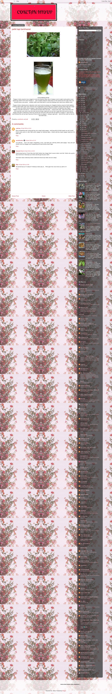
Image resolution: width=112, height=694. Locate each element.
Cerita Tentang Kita (85, 451)
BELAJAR (82, 517)
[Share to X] (35, 119)
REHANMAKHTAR (84, 673)
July (83, 123)
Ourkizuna (83, 413)
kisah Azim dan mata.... (87, 162)
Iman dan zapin (85, 141)
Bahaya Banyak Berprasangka (87, 654)
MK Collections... (84, 347)
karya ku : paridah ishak (86, 284)
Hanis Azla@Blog (84, 443)
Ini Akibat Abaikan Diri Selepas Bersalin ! (89, 562)
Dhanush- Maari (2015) (85, 637)
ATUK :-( (82, 594)
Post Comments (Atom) (46, 201)
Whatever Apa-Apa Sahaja (86, 579)
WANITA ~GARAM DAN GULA (87, 665)
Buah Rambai (83, 320)
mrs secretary (83, 423)
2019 (81, 100)
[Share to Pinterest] (38, 119)
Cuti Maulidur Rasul (84, 295)
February (84, 169)
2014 (81, 111)
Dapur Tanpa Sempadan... (87, 394)
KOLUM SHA (83, 288)
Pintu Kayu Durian (84, 391)
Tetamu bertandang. (84, 453)
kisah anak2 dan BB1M (86, 158)
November (84, 115)
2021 (81, 96)
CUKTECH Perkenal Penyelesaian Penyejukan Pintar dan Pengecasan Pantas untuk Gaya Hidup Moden (88, 310)
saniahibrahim (19, 140)
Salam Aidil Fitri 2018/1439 (86, 536)
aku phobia (84, 164)
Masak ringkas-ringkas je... (87, 323)
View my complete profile (85, 64)
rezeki (81, 628)
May (83, 127)
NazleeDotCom (84, 456)
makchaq (18, 128)
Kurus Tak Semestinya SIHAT (86, 487)
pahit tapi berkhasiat (86, 143)
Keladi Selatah (88, 233)
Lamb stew (82, 642)
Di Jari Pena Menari (85, 486)
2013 (81, 173)
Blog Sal (82, 398)
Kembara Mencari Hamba (86, 294)
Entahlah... (83, 364)
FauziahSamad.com (85, 303)
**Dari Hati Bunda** (85, 535)
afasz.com (83, 584)
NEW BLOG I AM (84, 410)
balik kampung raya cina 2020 (87, 473)
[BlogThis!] (33, 119)
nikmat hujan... (84, 131)
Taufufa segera (83, 468)
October (84, 117)
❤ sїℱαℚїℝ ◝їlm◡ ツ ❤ (86, 551)
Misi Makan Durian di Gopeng (87, 589)
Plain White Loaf (84, 540)
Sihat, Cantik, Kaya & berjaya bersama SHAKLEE (87, 646)
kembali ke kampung (86, 147)
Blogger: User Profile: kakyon (87, 670)
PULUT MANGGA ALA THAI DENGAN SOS (89, 304)
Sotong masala (83, 370)
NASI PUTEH (83, 548)
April (83, 129)
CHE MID (82, 588)
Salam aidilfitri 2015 (84, 632)
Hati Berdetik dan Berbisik (87, 652)
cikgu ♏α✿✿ (83, 627)
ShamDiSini (83, 565)
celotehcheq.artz (84, 657)
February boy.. (83, 444)
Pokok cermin (88, 260)
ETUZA (82, 314)
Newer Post (15, 196)
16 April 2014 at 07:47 (31, 140)
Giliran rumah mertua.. (85, 598)
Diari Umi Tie (83, 574)
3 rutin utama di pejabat (85, 581)
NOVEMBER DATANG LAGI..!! (87, 526)
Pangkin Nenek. (84, 467)
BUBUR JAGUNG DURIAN (86, 507)
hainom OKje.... (84, 476)
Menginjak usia (89, 203)
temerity (82, 497)
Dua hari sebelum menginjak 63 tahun (88, 571)
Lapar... (82, 353)
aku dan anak (84, 160)
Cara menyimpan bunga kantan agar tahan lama (92, 224)
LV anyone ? (83, 503)
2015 (81, 109)
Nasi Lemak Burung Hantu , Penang (88, 334)
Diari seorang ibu (84, 418)
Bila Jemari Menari (85, 543)
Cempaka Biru (84, 333)
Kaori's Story (83, 556)
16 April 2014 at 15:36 (24, 164)
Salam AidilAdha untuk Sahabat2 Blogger (89, 338)
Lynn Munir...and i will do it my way (89, 615)
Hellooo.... (82, 545)
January (84, 171)
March (83, 167)
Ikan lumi (87, 251)
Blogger (64, 690)
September (84, 119)
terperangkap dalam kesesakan (88, 133)
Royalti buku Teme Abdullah (86, 499)
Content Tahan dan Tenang (86, 382)
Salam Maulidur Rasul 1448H (87, 300)
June (83, 125)
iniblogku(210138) (84, 661)
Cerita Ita (82, 328)
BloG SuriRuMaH (84, 611)
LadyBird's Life (84, 337)
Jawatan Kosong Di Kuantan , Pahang (88, 522)
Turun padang (83, 483)
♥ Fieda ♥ (82, 605)
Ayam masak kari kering (91, 192)
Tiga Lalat (82, 408)
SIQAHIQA (83, 510)
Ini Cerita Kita (83, 516)
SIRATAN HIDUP (84, 494)
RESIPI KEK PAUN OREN (86, 395)
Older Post (72, 196)
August (83, 121)
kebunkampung (84, 471)
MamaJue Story (84, 307)
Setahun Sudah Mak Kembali (86, 330)
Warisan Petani (84, 318)
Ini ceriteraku (83, 481)
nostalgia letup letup (86, 137)
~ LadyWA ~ (83, 502)
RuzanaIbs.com (84, 428)
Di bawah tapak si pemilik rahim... (87, 662)
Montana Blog (83, 635)
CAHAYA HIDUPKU (85, 385)
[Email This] (32, 119)
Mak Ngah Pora (84, 368)
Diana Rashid (83, 434)
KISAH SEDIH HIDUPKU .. (91, 213)
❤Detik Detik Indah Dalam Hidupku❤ (89, 390)
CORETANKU (83, 506)
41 (81, 566)
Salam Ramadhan (84, 348)
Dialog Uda (83, 461)
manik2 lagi (84, 152)
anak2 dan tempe (85, 149)
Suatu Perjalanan (84, 561)
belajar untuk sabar (85, 592)
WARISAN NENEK (84, 490)
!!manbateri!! (83, 520)
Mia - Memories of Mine (86, 373)
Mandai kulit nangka (90, 242)
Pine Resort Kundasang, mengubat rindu (89, 612)
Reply (17, 135)
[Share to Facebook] (37, 119)
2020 (81, 98)
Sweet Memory (84, 351)
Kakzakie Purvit (20, 151)
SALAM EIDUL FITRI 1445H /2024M (88, 387)
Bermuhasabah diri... (86, 135)
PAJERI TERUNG (89, 269)
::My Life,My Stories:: (85, 529)
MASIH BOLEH (83, 365)
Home (43, 196)
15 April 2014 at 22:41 (26, 128)
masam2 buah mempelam (87, 139)
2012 (81, 175)
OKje (17, 164)
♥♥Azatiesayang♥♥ (85, 525)
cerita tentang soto (85, 145)
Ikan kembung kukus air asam (92, 183)
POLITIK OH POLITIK (85, 448)
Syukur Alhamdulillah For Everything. (88, 315)
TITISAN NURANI (84, 569)
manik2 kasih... (85, 154)
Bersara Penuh (83, 405)
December (84, 112)
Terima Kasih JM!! (84, 602)
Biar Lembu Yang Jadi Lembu (88, 447)
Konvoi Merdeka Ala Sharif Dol (87, 658)
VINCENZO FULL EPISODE (86, 435)
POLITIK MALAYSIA (84, 420)
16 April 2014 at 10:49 (29, 151)
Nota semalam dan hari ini (86, 617)
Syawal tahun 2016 (84, 558)
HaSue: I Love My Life (86, 631)
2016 (81, 106)
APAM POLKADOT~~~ (85, 667)
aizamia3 (82, 298)
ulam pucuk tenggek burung (87, 156)
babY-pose (83, 341)
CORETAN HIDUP (84, 438)
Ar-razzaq (82, 585)
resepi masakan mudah (86, 539)
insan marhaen (84, 404)
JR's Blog (82, 601)
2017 (81, 104)
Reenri (82, 381)
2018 (81, 102)
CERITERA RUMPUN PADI (86, 285)
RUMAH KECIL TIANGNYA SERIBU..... (90, 597)
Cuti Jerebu (83, 491)
